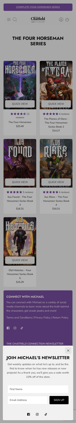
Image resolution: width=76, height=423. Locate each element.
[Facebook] (28, 414)
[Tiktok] (45, 414)
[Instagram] (37, 414)
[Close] (68, 350)
